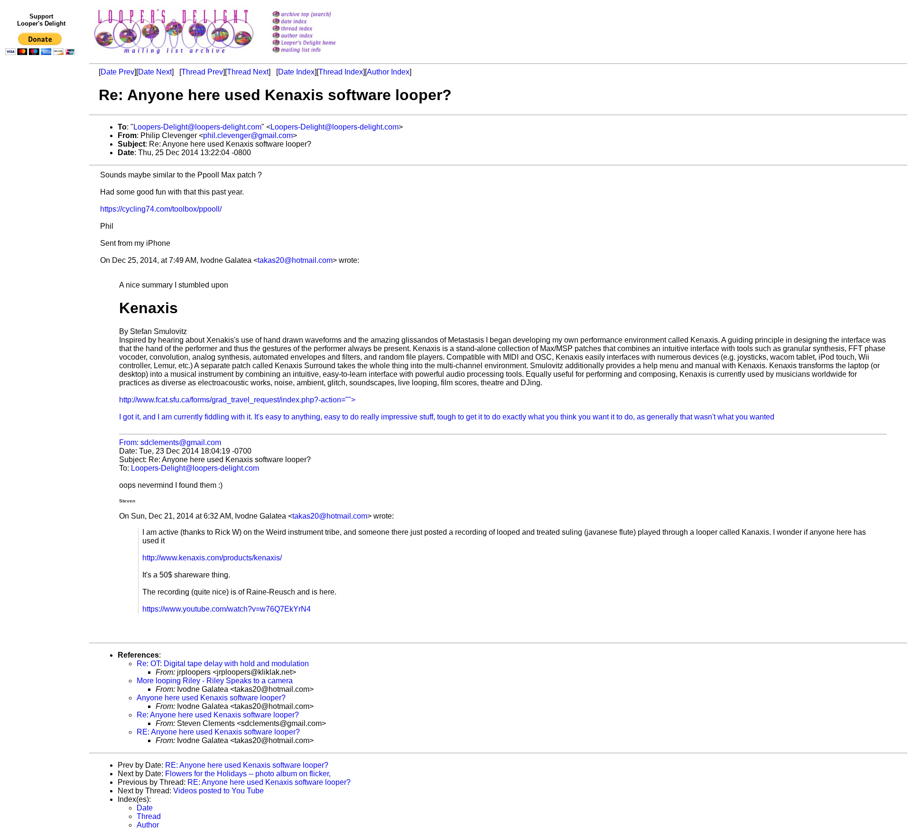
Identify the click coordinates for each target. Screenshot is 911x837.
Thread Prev (202, 72)
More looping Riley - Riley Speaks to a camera (215, 681)
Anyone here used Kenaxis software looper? (211, 698)
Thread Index (340, 72)
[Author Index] (316, 36)
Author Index (388, 72)
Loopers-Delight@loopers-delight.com (197, 127)
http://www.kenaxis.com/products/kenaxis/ (212, 558)
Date (145, 808)
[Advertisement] (42, 254)
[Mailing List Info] (316, 55)
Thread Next (248, 72)
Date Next (155, 72)
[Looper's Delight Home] (316, 43)
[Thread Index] (316, 29)
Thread (149, 816)
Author (148, 825)
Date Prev (117, 72)
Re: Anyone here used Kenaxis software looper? (218, 715)
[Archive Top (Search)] (316, 15)
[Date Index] (316, 22)
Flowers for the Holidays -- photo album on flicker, (248, 774)
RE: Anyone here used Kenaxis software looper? (218, 732)
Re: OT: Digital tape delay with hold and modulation (223, 664)
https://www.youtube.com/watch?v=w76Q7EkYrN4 (226, 609)
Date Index (296, 72)
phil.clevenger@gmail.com (248, 135)
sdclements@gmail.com (180, 442)
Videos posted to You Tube (218, 791)
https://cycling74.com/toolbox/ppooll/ (161, 209)
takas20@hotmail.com (295, 260)
